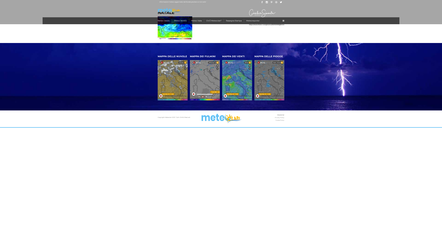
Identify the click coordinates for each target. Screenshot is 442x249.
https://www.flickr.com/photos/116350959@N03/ (266, 25)
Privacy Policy (279, 117)
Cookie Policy (279, 120)
